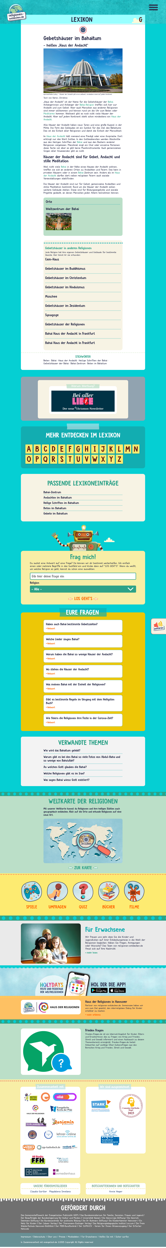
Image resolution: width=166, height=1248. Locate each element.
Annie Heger (115, 1191)
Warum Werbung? (83, 386)
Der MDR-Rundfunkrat (66, 1226)
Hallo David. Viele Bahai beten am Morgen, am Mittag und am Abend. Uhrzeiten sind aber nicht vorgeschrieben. (50, 628)
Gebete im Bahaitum (55, 513)
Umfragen (57, 906)
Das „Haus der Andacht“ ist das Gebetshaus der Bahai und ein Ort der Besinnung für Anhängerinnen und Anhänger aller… (50, 673)
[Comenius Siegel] (131, 1105)
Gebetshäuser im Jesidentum (65, 306)
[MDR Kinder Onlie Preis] (110, 1136)
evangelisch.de (50, 1242)
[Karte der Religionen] (83, 841)
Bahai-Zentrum (78, 363)
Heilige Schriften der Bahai (93, 360)
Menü (153, 7)
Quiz (83, 906)
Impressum (26, 1236)
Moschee (51, 296)
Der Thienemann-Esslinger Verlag (75, 1223)
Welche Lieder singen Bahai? (62, 639)
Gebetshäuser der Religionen (65, 324)
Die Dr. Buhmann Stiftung (95, 1220)
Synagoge (52, 315)
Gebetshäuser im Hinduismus (65, 287)
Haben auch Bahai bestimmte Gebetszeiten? (72, 624)
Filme (134, 906)
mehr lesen (92, 952)
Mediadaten (73, 1236)
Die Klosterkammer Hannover (123, 1220)
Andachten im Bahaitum (57, 497)
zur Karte (83, 867)
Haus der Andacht (56, 136)
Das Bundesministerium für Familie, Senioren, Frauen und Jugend (111, 1215)
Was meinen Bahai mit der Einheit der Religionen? (75, 684)
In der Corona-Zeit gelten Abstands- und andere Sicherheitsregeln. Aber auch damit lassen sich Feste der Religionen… (50, 722)
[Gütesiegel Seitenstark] (100, 1106)
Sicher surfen (122, 1236)
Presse (62, 1236)
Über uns (52, 1236)
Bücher (108, 906)
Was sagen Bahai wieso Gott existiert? (66, 780)
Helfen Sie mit (106, 1236)
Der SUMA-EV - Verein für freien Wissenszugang (102, 1226)
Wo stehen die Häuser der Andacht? (67, 669)
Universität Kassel (91, 1218)
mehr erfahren (94, 1014)
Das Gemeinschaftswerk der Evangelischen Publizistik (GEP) (49, 1215)
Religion (34, 582)
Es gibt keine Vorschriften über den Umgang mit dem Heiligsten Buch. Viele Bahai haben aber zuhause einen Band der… (50, 707)
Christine (63, 97)
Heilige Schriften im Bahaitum (61, 503)
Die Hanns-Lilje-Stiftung (113, 1218)
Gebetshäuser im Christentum (65, 278)
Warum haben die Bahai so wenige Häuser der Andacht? (79, 654)
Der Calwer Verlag (48, 1223)
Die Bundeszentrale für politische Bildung (60, 1220)
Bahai (110, 101)
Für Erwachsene (89, 1236)
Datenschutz (39, 1236)
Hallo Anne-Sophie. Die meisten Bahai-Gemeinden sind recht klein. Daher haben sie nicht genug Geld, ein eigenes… (50, 658)
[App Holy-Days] (83, 982)
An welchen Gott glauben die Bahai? (65, 767)
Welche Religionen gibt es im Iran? (64, 773)
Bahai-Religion (87, 104)
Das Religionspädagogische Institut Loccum (113, 1223)
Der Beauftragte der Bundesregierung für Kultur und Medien (51, 1218)
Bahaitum (83, 29)
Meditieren (49, 113)
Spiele (31, 906)
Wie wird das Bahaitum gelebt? (61, 750)
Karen (55, 97)
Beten (46, 360)
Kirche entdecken (96, 1030)
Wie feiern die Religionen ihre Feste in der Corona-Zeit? (79, 718)
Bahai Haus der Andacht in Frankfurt (70, 333)
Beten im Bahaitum (97, 363)
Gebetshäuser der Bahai (56, 363)
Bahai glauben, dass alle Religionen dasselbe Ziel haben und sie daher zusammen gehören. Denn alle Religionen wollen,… (50, 688)
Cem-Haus (52, 259)
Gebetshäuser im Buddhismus (65, 268)
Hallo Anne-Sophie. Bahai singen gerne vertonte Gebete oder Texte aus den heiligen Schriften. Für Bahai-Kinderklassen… (50, 643)
